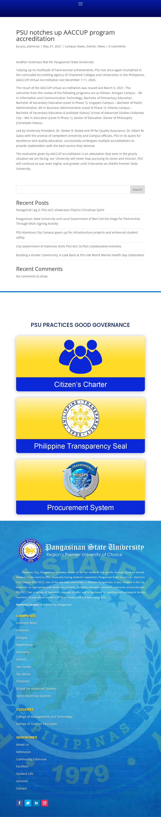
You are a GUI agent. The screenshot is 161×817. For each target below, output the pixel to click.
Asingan (21, 638)
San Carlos (23, 667)
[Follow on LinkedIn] (36, 803)
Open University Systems (33, 696)
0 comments (117, 46)
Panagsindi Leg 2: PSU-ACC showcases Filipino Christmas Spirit (60, 210)
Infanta (21, 659)
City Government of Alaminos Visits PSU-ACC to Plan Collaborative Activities (68, 246)
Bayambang (24, 645)
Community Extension (31, 759)
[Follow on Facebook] (19, 803)
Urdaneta (22, 681)
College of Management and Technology (44, 717)
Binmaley (22, 652)
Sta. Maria (23, 674)
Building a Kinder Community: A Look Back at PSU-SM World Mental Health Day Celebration (80, 255)
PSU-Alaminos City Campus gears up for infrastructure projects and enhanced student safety (77, 234)
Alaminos (22, 630)
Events (91, 46)
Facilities (22, 766)
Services (22, 781)
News (101, 46)
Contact (21, 788)
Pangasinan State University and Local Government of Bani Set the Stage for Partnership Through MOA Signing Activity (78, 221)
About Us (22, 745)
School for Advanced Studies (36, 688)
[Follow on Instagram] (44, 803)
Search (137, 190)
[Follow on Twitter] (28, 803)
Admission (23, 752)
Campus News (75, 46)
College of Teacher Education (36, 724)
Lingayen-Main (26, 623)
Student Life (24, 774)
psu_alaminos (30, 46)
